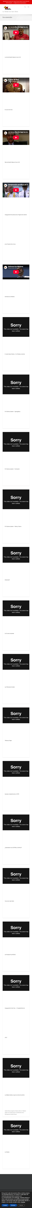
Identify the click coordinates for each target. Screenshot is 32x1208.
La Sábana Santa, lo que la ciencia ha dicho (14, 1095)
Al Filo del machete (9, 633)
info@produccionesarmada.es (19, 2)
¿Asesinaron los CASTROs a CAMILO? (13, 847)
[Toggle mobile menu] (28, 7)
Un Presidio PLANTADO (10, 954)
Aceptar (5, 1205)
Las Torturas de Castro (10, 687)
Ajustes (21, 1205)
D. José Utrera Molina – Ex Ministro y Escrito (15, 354)
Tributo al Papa (8, 740)
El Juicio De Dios (8, 109)
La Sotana (7, 1152)
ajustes (23, 1202)
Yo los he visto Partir (9, 901)
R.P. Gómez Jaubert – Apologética (12, 411)
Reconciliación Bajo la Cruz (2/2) (12, 162)
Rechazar (13, 1205)
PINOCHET (7, 580)
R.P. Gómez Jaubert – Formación (12, 469)
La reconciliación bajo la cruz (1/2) (13, 57)
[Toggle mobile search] (25, 7)
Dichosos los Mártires (10, 296)
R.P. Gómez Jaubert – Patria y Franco (13, 526)
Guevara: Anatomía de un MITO (12, 794)
